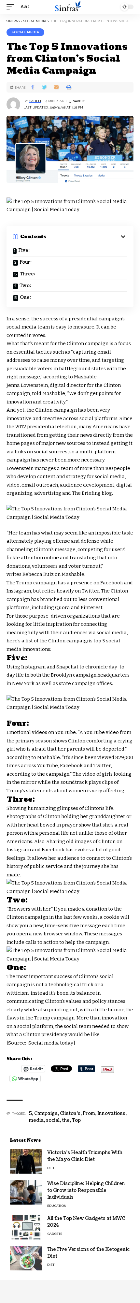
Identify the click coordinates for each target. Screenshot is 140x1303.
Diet (50, 1168)
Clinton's (70, 1113)
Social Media (25, 32)
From (89, 1113)
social (53, 1120)
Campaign (46, 1113)
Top (76, 1120)
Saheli (35, 101)
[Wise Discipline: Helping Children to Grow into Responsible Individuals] (26, 1192)
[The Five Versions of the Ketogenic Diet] (26, 1258)
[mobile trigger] (12, 7)
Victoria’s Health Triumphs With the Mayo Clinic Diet (84, 1156)
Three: (27, 274)
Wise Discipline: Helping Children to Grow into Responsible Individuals (86, 1190)
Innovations (111, 1113)
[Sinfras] (70, 7)
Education (56, 1206)
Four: (26, 262)
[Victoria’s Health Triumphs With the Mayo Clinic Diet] (26, 1161)
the (66, 1120)
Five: (24, 250)
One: (25, 297)
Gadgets (54, 1234)
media (36, 1120)
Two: (25, 286)
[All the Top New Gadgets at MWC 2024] (26, 1227)
